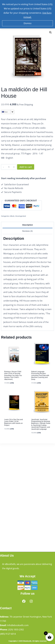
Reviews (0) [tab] (27, 231)
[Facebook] (24, 601)
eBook (12, 216)
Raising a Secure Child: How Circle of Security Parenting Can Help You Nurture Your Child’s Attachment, (13, 375)
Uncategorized (20, 216)
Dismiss (28, 23)
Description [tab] (27, 225)
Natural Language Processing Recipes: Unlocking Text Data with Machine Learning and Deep (40, 375)
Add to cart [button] (10, 436)
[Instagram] (31, 601)
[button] (50, 32)
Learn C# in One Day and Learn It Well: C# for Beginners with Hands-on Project (13, 422)
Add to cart (25, 167)
